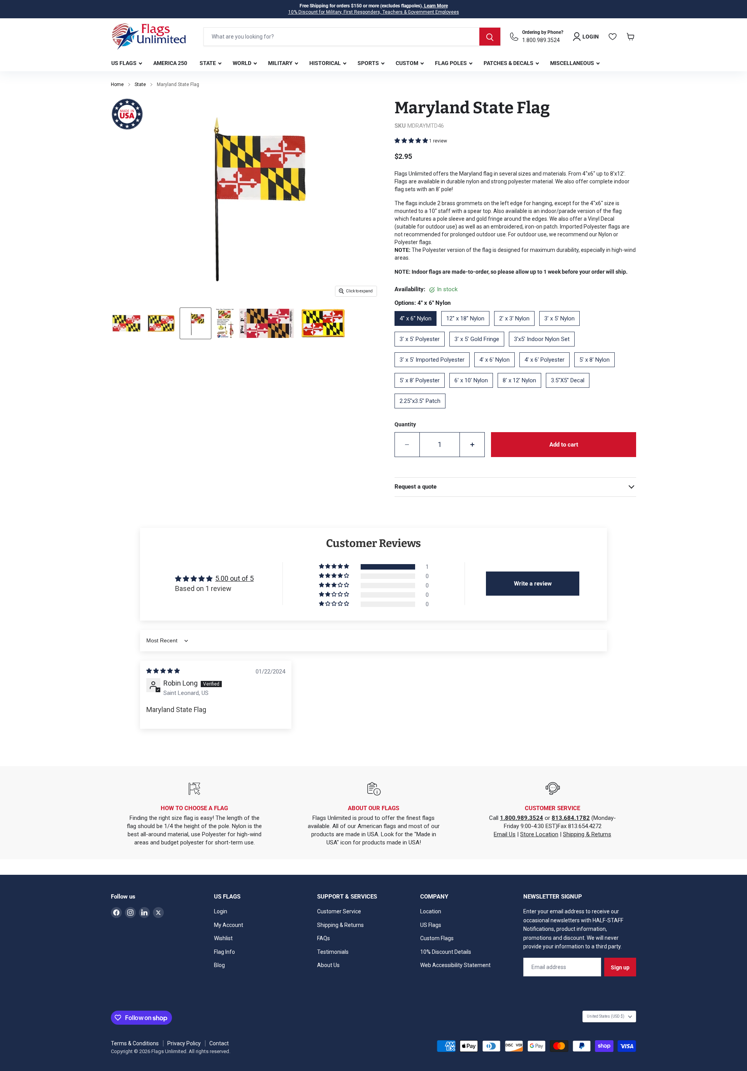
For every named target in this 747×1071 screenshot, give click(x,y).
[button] (412, 140)
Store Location (539, 834)
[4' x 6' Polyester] (546, 370)
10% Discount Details (445, 952)
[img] (163, 671)
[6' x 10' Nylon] (473, 390)
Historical (325, 63)
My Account (228, 925)
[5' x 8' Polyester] (422, 390)
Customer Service (339, 911)
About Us (328, 965)
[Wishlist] (612, 36)
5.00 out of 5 (234, 578)
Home (117, 84)
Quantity (405, 424)
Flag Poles (451, 63)
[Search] (489, 37)
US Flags (124, 63)
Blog (219, 965)
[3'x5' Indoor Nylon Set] (544, 349)
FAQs (323, 938)
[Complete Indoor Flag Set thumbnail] (225, 323)
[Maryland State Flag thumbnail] (126, 323)
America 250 (170, 63)
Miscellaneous (572, 63)
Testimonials (333, 952)
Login (220, 911)
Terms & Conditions (135, 1043)
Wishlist (223, 938)
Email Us (505, 834)
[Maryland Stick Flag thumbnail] (195, 323)
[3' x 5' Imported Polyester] (434, 370)
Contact (219, 1043)
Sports (369, 63)
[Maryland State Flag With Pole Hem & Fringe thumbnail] (161, 323)
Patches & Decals (509, 63)
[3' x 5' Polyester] (422, 349)
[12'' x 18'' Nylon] (467, 328)
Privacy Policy (184, 1043)
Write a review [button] (533, 583)
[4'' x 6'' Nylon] (418, 328)
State (208, 63)
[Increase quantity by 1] (472, 444)
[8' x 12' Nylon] (522, 390)
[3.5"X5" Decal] (570, 390)
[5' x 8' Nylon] (596, 370)
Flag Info (224, 952)
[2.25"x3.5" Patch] (422, 411)
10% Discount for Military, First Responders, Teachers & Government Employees (373, 12)
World (243, 63)
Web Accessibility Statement (455, 965)
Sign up (620, 967)
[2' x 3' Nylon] (516, 328)
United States (605, 1016)
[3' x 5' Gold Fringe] (479, 349)
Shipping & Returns (587, 834)
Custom (407, 63)
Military (281, 63)
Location (430, 911)
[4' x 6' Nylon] (496, 370)
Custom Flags (437, 938)
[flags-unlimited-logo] (149, 36)
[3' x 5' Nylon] (561, 328)
